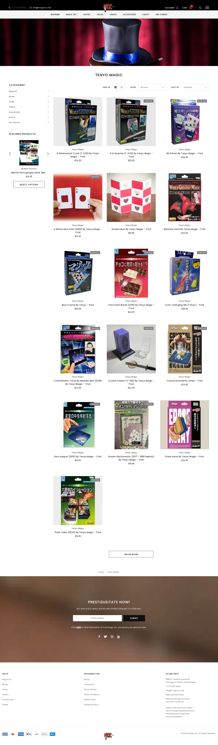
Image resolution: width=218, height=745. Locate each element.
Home (101, 572)
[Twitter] (105, 636)
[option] (29, 164)
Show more (131, 554)
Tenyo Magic (78, 149)
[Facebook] (99, 636)
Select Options (29, 184)
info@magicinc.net (42, 7)
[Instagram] (112, 636)
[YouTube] (118, 636)
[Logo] (109, 7)
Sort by (175, 87)
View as (106, 87)
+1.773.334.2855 (19, 7)
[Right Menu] (207, 8)
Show (133, 87)
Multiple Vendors (29, 168)
